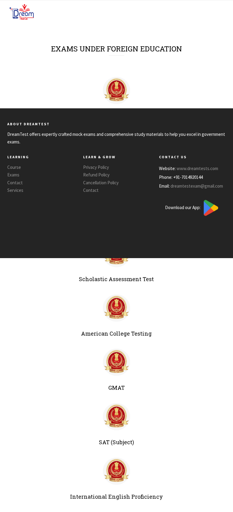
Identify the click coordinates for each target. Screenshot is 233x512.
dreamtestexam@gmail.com (197, 186)
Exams (13, 175)
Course (14, 167)
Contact (15, 182)
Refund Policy (96, 175)
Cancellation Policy (101, 182)
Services (15, 190)
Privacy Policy (96, 167)
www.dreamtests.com (197, 168)
